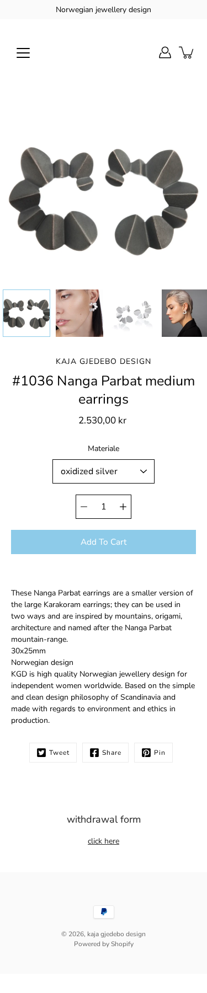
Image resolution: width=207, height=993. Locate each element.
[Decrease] (84, 507)
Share (111, 752)
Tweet (59, 752)
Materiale (103, 448)
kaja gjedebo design (116, 934)
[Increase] (123, 507)
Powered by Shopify (104, 944)
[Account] (165, 52)
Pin (160, 752)
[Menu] (23, 53)
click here (103, 841)
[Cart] (187, 52)
